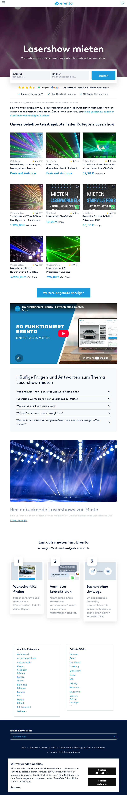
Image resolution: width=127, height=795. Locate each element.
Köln (72, 679)
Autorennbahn (24, 662)
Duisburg (74, 666)
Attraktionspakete (26, 658)
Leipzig (73, 683)
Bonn (72, 658)
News (44, 747)
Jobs (24, 747)
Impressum (99, 747)
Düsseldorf (75, 670)
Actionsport (23, 654)
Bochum (74, 654)
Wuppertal (75, 691)
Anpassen (16, 787)
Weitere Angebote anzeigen (63, 293)
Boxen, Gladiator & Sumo (22, 669)
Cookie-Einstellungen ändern (65, 752)
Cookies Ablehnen (102, 782)
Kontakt (34, 747)
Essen (73, 675)
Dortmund (75, 662)
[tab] (63, 392)
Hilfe (53, 747)
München (74, 687)
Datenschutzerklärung (71, 747)
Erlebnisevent (24, 707)
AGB (88, 747)
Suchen (103, 75)
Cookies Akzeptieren (102, 771)
